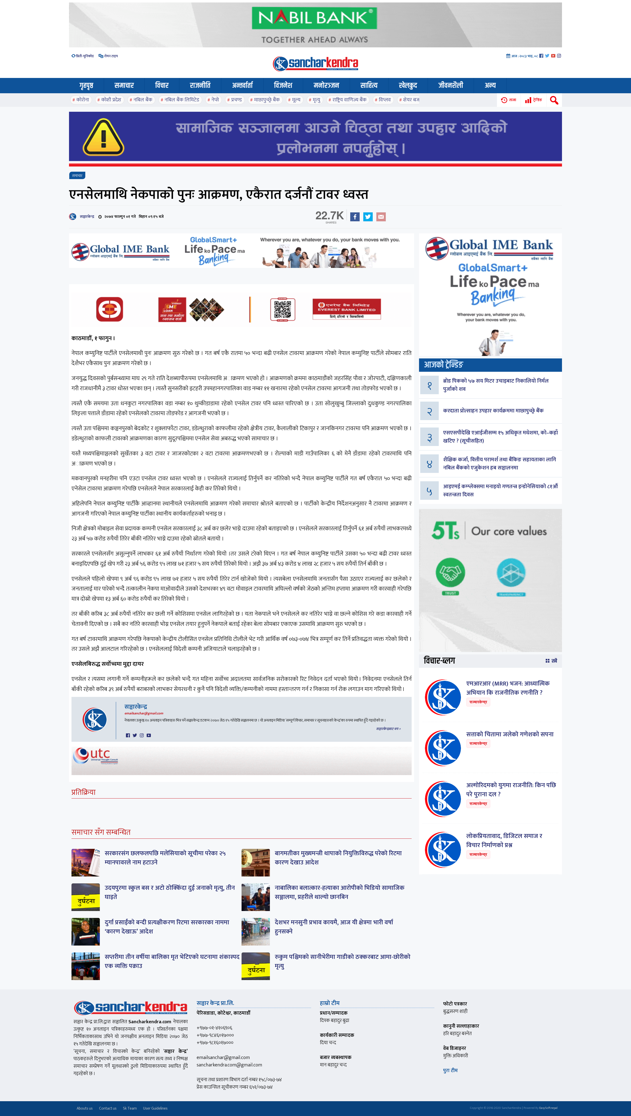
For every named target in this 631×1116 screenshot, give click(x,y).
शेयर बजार (413, 99)
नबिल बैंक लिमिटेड (182, 99)
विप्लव (385, 99)
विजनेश (283, 85)
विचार (162, 85)
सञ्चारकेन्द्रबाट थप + (388, 729)
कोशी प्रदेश (111, 99)
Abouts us (85, 1108)
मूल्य (296, 99)
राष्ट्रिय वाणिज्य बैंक (350, 99)
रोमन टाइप (111, 56)
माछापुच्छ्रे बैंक (267, 99)
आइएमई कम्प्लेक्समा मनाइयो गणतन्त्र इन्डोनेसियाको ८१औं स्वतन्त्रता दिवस (500, 490)
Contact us (108, 1108)
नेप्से (215, 99)
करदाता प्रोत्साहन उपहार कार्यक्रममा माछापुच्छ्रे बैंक (493, 410)
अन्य (490, 85)
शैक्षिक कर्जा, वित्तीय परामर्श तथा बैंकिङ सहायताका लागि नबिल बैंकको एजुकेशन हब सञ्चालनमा (499, 463)
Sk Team (130, 1108)
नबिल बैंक (143, 99)
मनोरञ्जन (326, 85)
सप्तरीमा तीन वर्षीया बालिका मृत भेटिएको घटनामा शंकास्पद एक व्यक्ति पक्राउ (172, 961)
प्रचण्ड (236, 99)
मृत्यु (316, 99)
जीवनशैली (450, 85)
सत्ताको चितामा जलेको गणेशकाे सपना (510, 734)
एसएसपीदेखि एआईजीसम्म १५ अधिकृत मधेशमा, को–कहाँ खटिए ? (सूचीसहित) (500, 437)
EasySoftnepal (548, 1108)
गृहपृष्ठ (86, 85)
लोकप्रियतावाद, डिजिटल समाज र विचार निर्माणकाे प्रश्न (504, 841)
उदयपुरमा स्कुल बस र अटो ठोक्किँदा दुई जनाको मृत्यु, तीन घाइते (170, 892)
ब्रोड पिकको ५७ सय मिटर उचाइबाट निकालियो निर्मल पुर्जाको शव (496, 385)
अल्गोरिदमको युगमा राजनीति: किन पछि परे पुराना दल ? (511, 790)
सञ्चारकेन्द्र (86, 216)
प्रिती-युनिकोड (85, 56)
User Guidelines (155, 1108)
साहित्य (369, 85)
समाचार (124, 85)
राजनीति (200, 85)
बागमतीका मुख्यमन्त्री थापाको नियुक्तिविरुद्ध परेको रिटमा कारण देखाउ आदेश (338, 858)
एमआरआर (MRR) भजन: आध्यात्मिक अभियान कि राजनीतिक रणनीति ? (508, 688)
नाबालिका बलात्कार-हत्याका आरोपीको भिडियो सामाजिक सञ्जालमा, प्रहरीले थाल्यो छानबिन (339, 892)
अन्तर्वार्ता (242, 85)
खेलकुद (408, 85)
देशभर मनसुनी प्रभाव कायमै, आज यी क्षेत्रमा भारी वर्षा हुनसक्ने (334, 927)
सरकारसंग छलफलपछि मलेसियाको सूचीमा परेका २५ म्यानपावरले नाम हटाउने (165, 858)
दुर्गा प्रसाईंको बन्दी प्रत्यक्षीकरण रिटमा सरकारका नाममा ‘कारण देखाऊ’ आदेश (167, 927)
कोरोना (82, 99)
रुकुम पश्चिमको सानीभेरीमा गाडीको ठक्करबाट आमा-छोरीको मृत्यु (342, 961)
